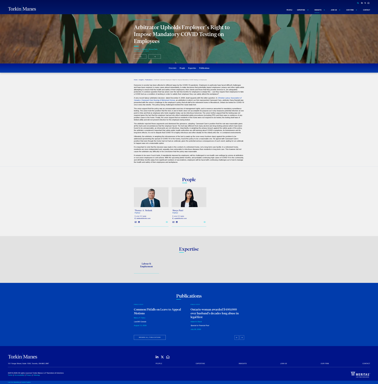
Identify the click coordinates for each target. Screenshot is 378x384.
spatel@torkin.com (180, 218)
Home (135, 80)
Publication (149, 20)
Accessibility (19, 375)
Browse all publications (150, 337)
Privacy (29, 375)
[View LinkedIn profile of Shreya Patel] (176, 222)
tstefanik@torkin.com (143, 218)
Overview (172, 68)
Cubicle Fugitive (26, 382)
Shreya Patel (153, 49)
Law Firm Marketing (14, 382)
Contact (366, 10)
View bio (150, 202)
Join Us (334, 10)
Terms (10, 375)
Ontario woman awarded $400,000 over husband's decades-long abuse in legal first (215, 313)
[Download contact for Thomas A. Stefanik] (136, 222)
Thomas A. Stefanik (140, 49)
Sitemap (37, 375)
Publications (204, 68)
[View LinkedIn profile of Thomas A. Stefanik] (139, 222)
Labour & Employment (146, 265)
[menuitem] (292, 10)
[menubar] (328, 10)
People (289, 10)
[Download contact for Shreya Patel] (173, 222)
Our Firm (350, 10)
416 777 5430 (141, 216)
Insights (318, 10)
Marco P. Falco (139, 318)
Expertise (301, 10)
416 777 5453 (179, 216)
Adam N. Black (196, 322)
